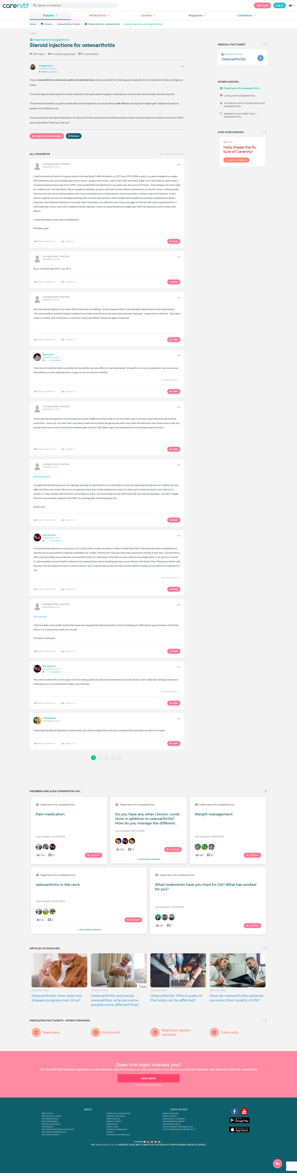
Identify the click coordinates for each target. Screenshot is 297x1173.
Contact (110, 1132)
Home (33, 24)
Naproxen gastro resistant (175, 1032)
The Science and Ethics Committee (58, 1129)
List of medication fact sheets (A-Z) (179, 1129)
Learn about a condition (174, 1118)
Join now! (262, 5)
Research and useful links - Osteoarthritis (240, 115)
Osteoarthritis (234, 59)
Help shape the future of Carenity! (240, 149)
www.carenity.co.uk (107, 1145)
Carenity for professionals (118, 1134)
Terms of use (112, 1126)
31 (53, 855)
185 (201, 855)
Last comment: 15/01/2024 (50, 836)
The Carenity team (50, 1118)
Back (33, 33)
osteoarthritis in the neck (58, 884)
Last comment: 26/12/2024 (129, 830)
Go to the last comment (171, 154)
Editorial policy (113, 1118)
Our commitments (50, 1134)
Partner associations (51, 1124)
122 (42, 919)
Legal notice (112, 1124)
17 (133, 849)
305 (122, 849)
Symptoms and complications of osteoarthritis (244, 105)
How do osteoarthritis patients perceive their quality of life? (236, 998)
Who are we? (47, 1113)
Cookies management (116, 1129)
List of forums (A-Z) (171, 1124)
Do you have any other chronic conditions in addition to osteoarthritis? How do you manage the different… (148, 818)
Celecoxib (229, 1032)
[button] (50, 16)
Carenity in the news (115, 1116)
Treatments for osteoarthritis (104, 24)
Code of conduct (114, 1121)
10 (212, 855)
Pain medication (50, 814)
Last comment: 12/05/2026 (169, 906)
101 (161, 925)
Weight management (214, 814)
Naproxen (51, 1032)
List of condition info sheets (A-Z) (178, 1126)
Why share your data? (51, 1116)
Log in (279, 5)
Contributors (48, 1126)
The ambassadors (50, 1121)
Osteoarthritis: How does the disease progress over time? (57, 998)
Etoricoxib (111, 1032)
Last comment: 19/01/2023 (50, 901)
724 (42, 855)
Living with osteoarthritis (239, 95)
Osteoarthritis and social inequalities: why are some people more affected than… (116, 1000)
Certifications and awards (118, 1113)
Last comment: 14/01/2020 (209, 836)
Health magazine (171, 1113)
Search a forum (170, 1116)
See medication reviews (174, 1121)
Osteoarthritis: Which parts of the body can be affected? (176, 998)
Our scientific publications (54, 1132)
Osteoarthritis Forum (68, 24)
